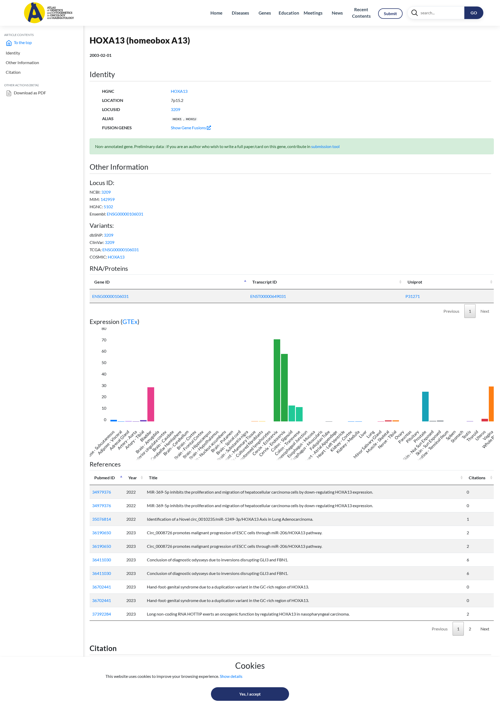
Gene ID (102, 281)
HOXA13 (179, 91)
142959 (108, 199)
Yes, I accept (250, 694)
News (337, 13)
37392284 (101, 613)
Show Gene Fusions (189, 127)
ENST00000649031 (268, 296)
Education (289, 13)
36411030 (101, 559)
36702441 (101, 586)
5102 (108, 206)
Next (484, 311)
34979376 (101, 491)
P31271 (412, 296)
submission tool (325, 146)
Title (153, 477)
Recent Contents (361, 13)
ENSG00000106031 (125, 213)
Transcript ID (264, 281)
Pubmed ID (104, 477)
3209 (175, 109)
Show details (231, 676)
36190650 (101, 532)
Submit (390, 13)
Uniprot (415, 281)
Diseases (240, 13)
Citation (13, 72)
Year (132, 477)
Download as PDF (29, 92)
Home (216, 13)
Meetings (313, 13)
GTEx (130, 321)
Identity (13, 52)
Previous (451, 311)
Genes (265, 13)
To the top (22, 42)
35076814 (101, 519)
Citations (477, 477)
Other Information (22, 62)
